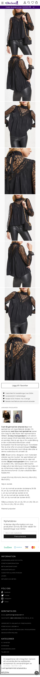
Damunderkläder (8, 649)
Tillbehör (5, 652)
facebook (7, 592)
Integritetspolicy (8, 569)
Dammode (5, 646)
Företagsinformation (10, 563)
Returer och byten (8, 579)
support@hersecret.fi (15, 615)
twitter (7, 595)
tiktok (6, 601)
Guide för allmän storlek (11, 573)
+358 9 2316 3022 (15, 618)
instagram (7, 598)
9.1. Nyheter (5, 642)
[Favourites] (33, 3)
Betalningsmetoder (9, 566)
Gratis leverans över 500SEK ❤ (18, 7)
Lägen (3, 576)
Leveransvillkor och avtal (12, 560)
